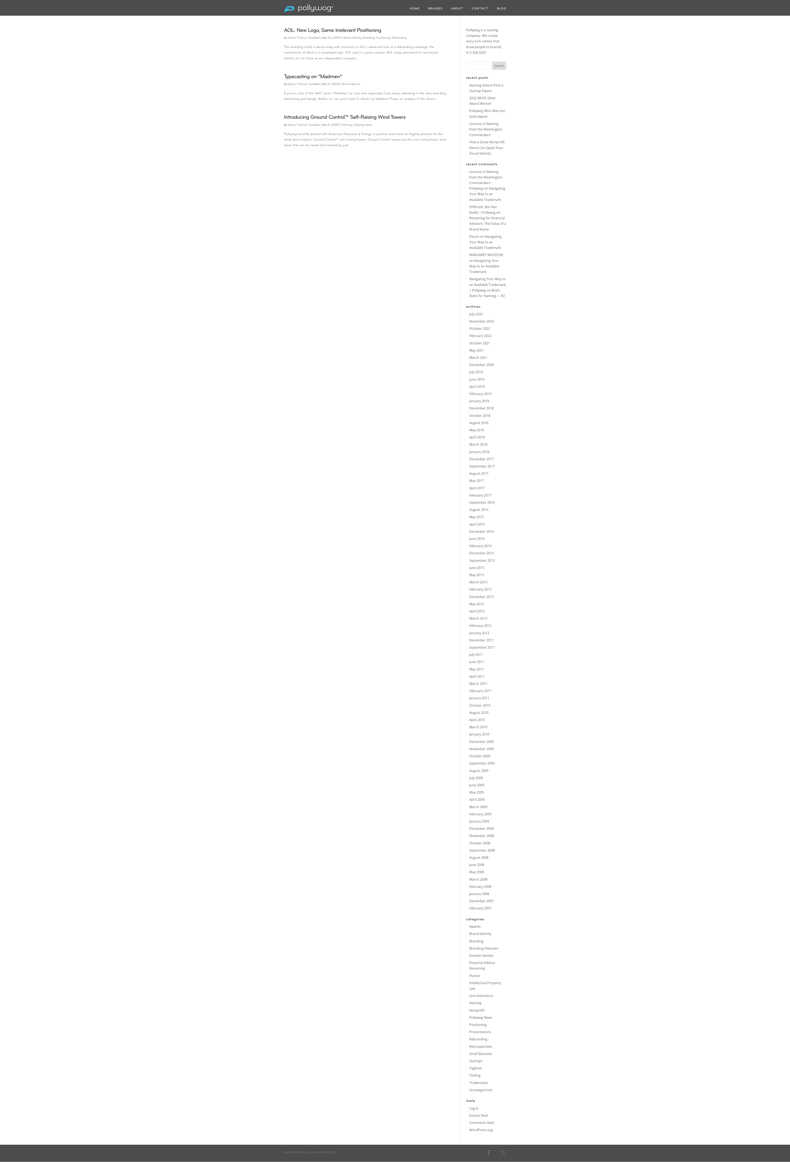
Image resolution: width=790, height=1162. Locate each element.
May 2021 (476, 350)
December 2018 (481, 408)
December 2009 (481, 741)
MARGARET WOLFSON (486, 255)
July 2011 (476, 654)
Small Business (480, 1053)
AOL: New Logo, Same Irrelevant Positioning (332, 30)
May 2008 (476, 872)
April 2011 (477, 676)
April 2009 (477, 799)
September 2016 (482, 502)
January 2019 (479, 401)
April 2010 (477, 720)
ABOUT (457, 8)
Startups (476, 1061)
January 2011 (479, 698)
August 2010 (478, 712)
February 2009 (480, 814)
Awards (475, 926)
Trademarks (478, 1082)
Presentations (480, 1032)
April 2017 (477, 488)
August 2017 (478, 473)
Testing (475, 1075)
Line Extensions (481, 995)
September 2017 (482, 466)
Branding (368, 38)
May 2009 (476, 792)
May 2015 (476, 517)
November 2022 (481, 321)
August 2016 (478, 509)
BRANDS (435, 8)
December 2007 (481, 901)
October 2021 (479, 343)
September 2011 (482, 647)
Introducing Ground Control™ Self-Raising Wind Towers (344, 117)
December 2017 (481, 459)
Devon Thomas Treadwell (304, 38)
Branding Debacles (483, 948)
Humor (474, 975)
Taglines (475, 1068)
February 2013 (480, 589)
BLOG (501, 8)
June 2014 (476, 538)
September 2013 (482, 560)
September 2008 (482, 850)
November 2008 (481, 835)
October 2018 (479, 415)
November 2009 (481, 749)
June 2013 (476, 567)
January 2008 (479, 894)
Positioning (383, 38)
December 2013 (481, 553)
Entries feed (478, 1115)
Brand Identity (352, 38)
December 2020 (481, 364)
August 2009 (478, 770)
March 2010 (478, 727)
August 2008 (478, 857)
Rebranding (399, 38)
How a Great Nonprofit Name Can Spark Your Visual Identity (487, 147)
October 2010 (479, 705)
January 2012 (479, 633)
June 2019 (476, 379)
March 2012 (478, 618)
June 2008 (476, 864)
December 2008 (481, 828)
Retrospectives (480, 1046)
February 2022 (480, 335)
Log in (474, 1108)
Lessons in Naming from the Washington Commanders (485, 129)
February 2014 (480, 546)
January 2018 (479, 452)
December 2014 (481, 531)
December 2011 (481, 640)
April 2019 (477, 386)
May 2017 (476, 480)
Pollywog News (362, 125)
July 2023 (476, 314)
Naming (347, 125)
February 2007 (480, 908)
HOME (415, 8)
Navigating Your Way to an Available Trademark (487, 194)
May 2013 (476, 575)
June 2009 (476, 785)
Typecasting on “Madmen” (313, 77)
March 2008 (478, 879)
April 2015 (477, 524)
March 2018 (478, 444)
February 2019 (480, 394)
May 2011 (476, 669)
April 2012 (477, 611)
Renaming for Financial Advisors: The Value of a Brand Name (487, 223)
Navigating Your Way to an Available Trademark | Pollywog (487, 284)
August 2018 (478, 423)
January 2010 (479, 734)
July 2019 (476, 372)
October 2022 (479, 328)
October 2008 (479, 843)
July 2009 (476, 778)
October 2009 (479, 756)
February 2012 (480, 625)
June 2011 (476, 662)
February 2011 (480, 691)
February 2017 (480, 495)
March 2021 (478, 357)
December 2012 (481, 596)
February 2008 (480, 886)
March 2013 (478, 582)
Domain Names (481, 955)
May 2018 (476, 430)
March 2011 (478, 683)
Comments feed (481, 1122)
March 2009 (478, 807)
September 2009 (482, 763)
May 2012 (476, 604)
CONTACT (480, 8)
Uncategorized (480, 1090)
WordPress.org (481, 1130)
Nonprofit (476, 1010)
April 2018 (477, 437)
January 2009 (479, 821)
